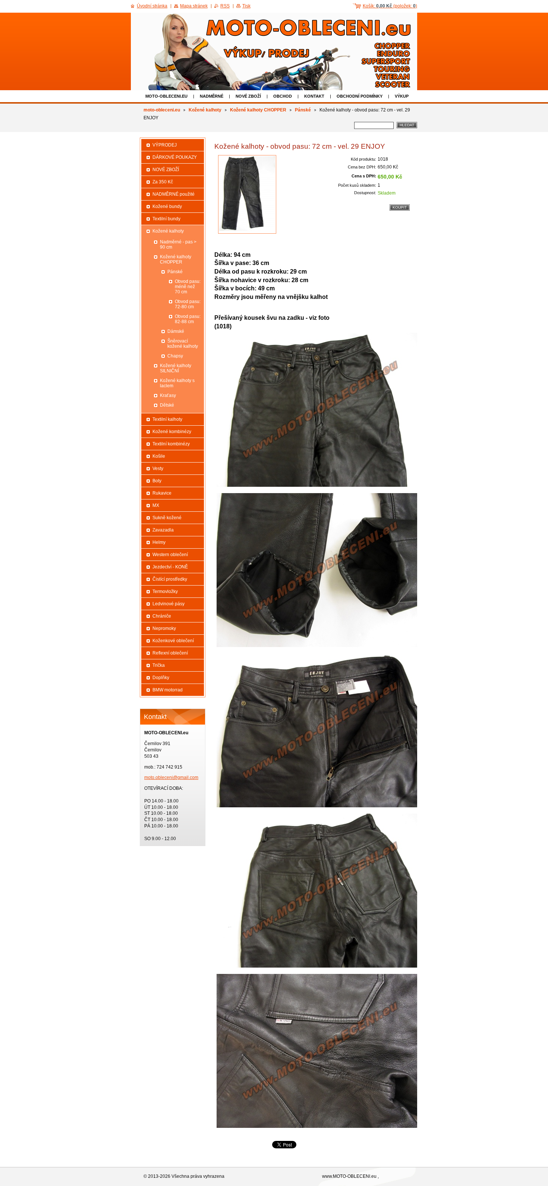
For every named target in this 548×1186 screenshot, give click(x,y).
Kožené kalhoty (205, 110)
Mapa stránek (194, 6)
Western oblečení (170, 554)
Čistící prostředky (169, 579)
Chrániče (161, 616)
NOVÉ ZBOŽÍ (248, 96)
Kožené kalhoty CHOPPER (258, 110)
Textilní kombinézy (171, 444)
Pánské (303, 110)
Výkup (402, 96)
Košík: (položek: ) (390, 6)
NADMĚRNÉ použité (173, 194)
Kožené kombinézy (171, 431)
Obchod (282, 96)
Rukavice (161, 493)
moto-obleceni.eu (166, 96)
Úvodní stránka (152, 6)
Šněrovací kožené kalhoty (182, 343)
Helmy (159, 542)
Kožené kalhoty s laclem (177, 383)
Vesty (157, 468)
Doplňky (160, 677)
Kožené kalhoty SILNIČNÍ (175, 368)
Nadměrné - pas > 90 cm (178, 244)
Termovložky (165, 591)
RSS (225, 6)
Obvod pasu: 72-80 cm (188, 304)
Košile (158, 456)
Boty (156, 480)
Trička (158, 665)
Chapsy (175, 356)
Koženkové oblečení (173, 640)
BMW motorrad (167, 690)
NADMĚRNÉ (211, 96)
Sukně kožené (167, 517)
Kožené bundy (167, 206)
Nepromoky (164, 628)
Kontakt (314, 96)
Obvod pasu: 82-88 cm (188, 319)
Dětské (167, 405)
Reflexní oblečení (170, 653)
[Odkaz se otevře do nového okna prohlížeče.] (247, 194)
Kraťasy (168, 395)
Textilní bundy (166, 218)
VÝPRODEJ (164, 145)
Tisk (246, 6)
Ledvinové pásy (168, 603)
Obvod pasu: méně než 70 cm (188, 286)
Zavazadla (163, 530)
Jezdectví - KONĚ (170, 567)
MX (155, 505)
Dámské (175, 331)
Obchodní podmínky (359, 96)
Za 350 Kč (162, 181)
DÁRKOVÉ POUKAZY (174, 157)
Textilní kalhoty (167, 419)
